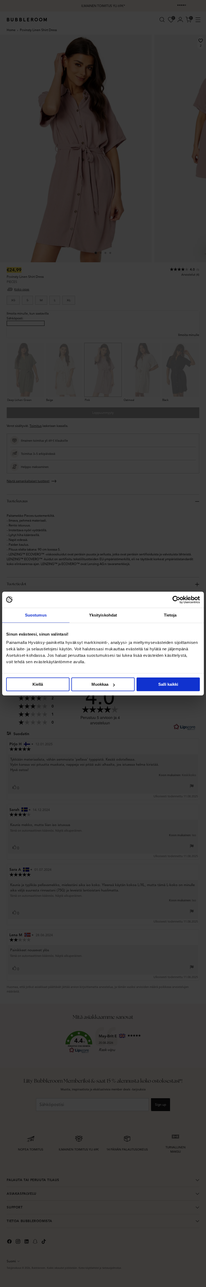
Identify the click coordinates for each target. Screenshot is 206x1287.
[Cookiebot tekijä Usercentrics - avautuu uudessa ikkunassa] (176, 600)
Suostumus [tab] (36, 615)
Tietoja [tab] (170, 615)
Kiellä (37, 684)
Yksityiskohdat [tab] (103, 615)
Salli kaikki (168, 684)
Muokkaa (99, 684)
